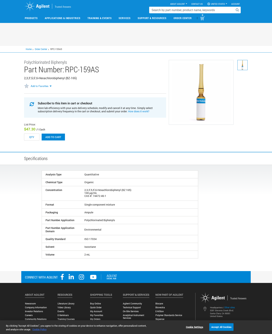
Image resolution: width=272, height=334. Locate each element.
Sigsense (159, 319)
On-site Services (131, 311)
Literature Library (66, 303)
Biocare (159, 303)
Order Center (183, 18)
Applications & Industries (62, 18)
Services (125, 18)
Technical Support (132, 307)
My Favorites (96, 315)
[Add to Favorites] (26, 86)
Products (31, 18)
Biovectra (160, 307)
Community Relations (35, 319)
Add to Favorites (39, 86)
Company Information (36, 307)
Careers (29, 315)
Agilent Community (132, 303)
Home (29, 49)
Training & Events (100, 18)
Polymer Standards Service (168, 315)
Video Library (64, 307)
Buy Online (95, 303)
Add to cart (53, 137)
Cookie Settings (194, 326)
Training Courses (66, 319)
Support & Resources (152, 18)
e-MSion (159, 311)
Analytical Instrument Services (133, 316)
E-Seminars (63, 315)
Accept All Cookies (221, 326)
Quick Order (96, 307)
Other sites (229, 307)
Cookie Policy (39, 329)
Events (61, 311)
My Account (96, 311)
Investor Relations (34, 311)
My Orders (95, 319)
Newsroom (30, 303)
